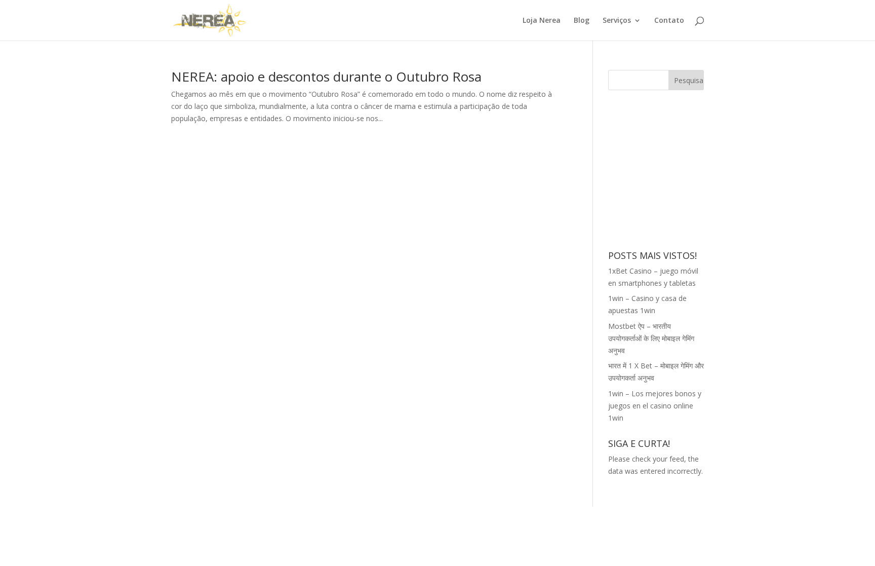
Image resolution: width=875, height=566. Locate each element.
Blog (581, 21)
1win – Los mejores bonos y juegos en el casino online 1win (654, 406)
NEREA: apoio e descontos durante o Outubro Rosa (326, 76)
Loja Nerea (542, 21)
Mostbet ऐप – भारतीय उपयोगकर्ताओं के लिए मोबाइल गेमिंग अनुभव (651, 338)
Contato (669, 21)
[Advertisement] (684, 168)
